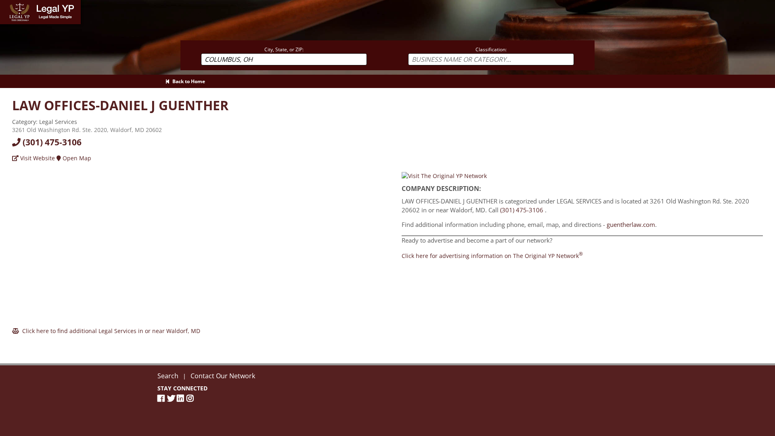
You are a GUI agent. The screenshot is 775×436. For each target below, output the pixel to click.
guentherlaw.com (631, 224)
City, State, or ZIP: (284, 49)
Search (167, 375)
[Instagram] (191, 398)
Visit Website (37, 158)
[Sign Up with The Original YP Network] (444, 175)
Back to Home (187, 81)
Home (8, 4)
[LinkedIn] (181, 398)
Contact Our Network (223, 375)
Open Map (76, 158)
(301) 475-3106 (51, 142)
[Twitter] (172, 398)
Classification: (491, 49)
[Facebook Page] (162, 398)
